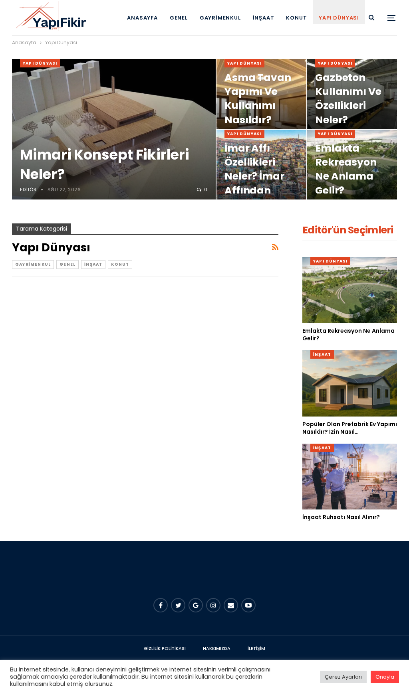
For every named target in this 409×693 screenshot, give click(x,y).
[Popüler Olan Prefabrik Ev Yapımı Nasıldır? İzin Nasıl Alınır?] (349, 383)
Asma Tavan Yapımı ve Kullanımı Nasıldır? (257, 99)
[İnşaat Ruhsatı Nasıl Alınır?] (349, 477)
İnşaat (263, 18)
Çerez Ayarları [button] (343, 677)
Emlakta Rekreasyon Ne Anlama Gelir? (346, 169)
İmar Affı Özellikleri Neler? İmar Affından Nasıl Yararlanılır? (257, 183)
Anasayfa (142, 18)
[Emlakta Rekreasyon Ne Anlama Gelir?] (349, 290)
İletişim (256, 648)
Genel (179, 18)
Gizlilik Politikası (165, 648)
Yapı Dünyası (339, 18)
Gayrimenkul (220, 18)
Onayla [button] (384, 677)
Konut (296, 18)
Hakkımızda (216, 648)
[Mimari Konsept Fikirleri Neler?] (113, 129)
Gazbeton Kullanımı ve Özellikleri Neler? (348, 99)
